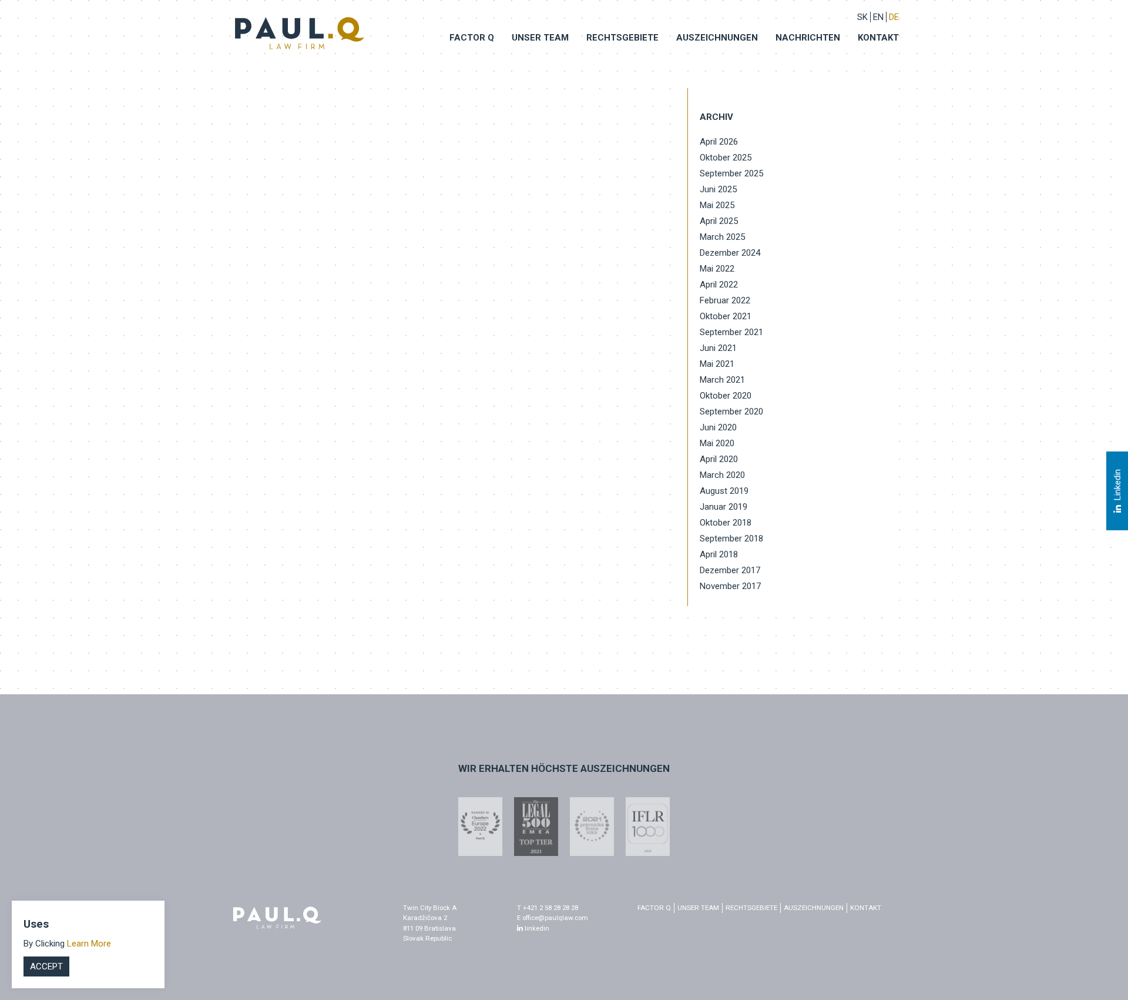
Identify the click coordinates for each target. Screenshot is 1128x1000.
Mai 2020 (717, 443)
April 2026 (719, 141)
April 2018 (719, 554)
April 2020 (719, 459)
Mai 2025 (717, 205)
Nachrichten (808, 37)
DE (894, 17)
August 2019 (724, 491)
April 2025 (719, 221)
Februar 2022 (725, 300)
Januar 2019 (723, 506)
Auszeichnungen (717, 37)
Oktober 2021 (725, 316)
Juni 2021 (718, 348)
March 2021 (722, 379)
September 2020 (731, 411)
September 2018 (731, 538)
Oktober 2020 (725, 395)
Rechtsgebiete (622, 37)
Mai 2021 (717, 364)
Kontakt (878, 37)
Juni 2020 (718, 427)
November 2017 (730, 586)
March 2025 (722, 237)
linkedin (536, 928)
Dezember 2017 (730, 570)
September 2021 (731, 332)
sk (862, 17)
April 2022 (719, 284)
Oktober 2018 (725, 522)
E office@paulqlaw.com (552, 918)
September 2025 (731, 173)
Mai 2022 (717, 268)
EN (878, 17)
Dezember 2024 (730, 253)
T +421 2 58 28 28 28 (547, 908)
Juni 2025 (718, 189)
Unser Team (540, 37)
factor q (654, 908)
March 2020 (722, 475)
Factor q (471, 37)
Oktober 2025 (725, 157)
